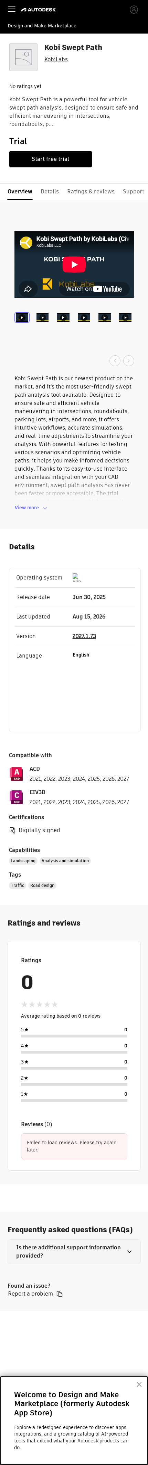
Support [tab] (133, 191)
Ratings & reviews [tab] (91, 191)
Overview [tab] (20, 191)
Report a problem (30, 1294)
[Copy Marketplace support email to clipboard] (59, 1293)
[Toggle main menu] (12, 9)
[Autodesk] (39, 10)
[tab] (23, 326)
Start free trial (50, 159)
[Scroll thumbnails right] (128, 360)
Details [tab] (50, 191)
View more (27, 507)
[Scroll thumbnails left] (114, 360)
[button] (74, 1252)
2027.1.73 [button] (84, 636)
